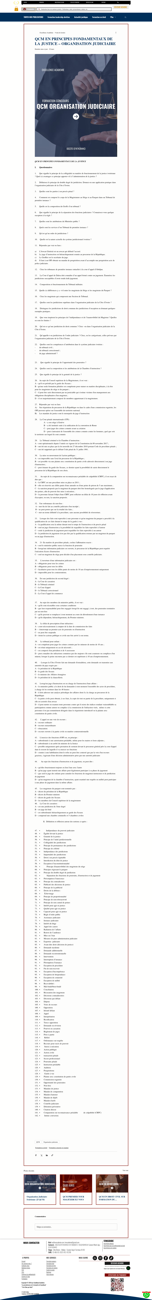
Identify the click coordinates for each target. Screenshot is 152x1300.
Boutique (48, 1272)
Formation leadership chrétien (59, 17)
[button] (16, 8)
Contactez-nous (25, 1265)
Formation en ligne (51, 1265)
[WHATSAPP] (128, 1268)
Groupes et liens (26, 1276)
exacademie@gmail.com (72, 1242)
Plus (111, 17)
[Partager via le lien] (52, 1155)
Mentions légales (26, 1268)
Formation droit (50, 1263)
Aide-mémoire (50, 1274)
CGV (23, 1270)
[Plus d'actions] (116, 32)
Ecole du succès (50, 1270)
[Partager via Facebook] (36, 1155)
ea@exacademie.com (58, 1242)
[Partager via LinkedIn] (47, 1155)
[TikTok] (111, 1258)
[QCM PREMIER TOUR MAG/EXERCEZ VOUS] (76, 1184)
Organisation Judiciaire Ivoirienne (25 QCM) (37, 1198)
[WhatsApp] (95, 1258)
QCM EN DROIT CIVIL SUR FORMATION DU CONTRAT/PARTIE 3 (112, 1198)
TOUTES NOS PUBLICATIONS (33, 17)
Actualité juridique (81, 17)
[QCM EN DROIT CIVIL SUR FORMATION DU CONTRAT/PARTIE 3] (112, 1184)
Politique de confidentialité (28, 1274)
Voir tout (125, 1170)
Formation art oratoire (51, 1268)
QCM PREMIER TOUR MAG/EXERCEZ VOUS (73, 1198)
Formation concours (51, 1261)
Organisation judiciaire (51, 1142)
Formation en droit (99, 17)
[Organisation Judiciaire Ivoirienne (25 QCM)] (40, 1184)
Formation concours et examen (58, 1148)
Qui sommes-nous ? (27, 1263)
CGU (23, 1272)
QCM (38, 1142)
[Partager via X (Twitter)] (41, 1155)
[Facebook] (106, 1258)
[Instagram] (100, 1258)
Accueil (23, 1261)
